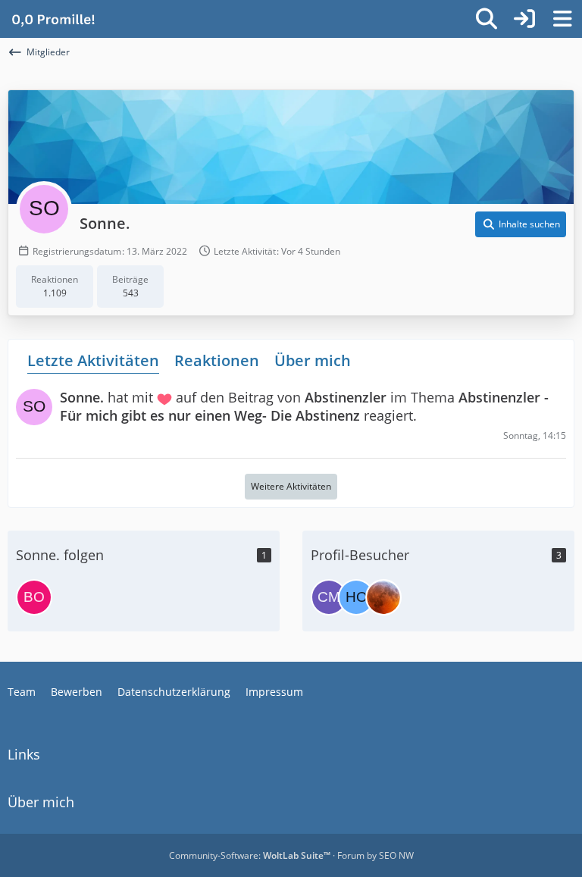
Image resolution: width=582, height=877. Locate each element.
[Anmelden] (524, 19)
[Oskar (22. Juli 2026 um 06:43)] (383, 597)
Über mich (312, 360)
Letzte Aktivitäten (93, 360)
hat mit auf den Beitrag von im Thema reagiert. (304, 406)
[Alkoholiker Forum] (53, 19)
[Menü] (562, 19)
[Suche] (486, 19)
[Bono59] (34, 597)
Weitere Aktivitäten (291, 486)
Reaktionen (216, 360)
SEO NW (396, 855)
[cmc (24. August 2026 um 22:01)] (329, 597)
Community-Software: (249, 855)
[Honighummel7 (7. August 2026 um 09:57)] (356, 597)
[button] (520, 224)
